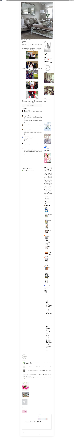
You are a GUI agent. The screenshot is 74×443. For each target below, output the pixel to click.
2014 (45, 291)
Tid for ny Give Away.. (28, 376)
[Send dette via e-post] (30, 105)
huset (44, 177)
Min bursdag (47, 344)
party (50, 192)
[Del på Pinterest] (33, 105)
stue (24, 39)
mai (46, 303)
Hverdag (48, 169)
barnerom (30, 39)
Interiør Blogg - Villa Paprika (47, 205)
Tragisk (50, 187)
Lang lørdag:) (47, 317)
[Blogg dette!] (31, 105)
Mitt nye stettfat (47, 338)
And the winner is (48, 335)
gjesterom (50, 181)
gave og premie (46, 181)
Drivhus (47, 347)
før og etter (49, 175)
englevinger (49, 183)
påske (44, 193)
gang (45, 173)
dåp (49, 189)
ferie (47, 178)
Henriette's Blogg (47, 274)
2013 (45, 292)
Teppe (50, 186)
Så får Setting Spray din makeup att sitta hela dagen (48, 198)
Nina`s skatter (46, 197)
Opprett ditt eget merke (46, 148)
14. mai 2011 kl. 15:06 (28, 136)
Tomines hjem (46, 208)
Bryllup (47, 168)
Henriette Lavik (45, 146)
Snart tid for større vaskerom (48, 312)
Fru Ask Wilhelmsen (47, 251)
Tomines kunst (47, 187)
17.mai (45, 182)
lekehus (48, 177)
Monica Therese (26, 142)
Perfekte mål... (47, 309)
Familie (50, 176)
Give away (47, 345)
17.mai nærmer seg (48, 328)
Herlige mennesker (48, 341)
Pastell (46, 327)
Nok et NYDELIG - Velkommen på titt (48, 340)
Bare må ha (50, 178)
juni (46, 302)
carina (24, 136)
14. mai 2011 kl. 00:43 (29, 129)
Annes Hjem (46, 240)
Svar (24, 113)
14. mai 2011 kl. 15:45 (30, 142)
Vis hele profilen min (46, 55)
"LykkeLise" (46, 219)
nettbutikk (46, 184)
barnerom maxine (47, 172)
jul (51, 168)
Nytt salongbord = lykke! (49, 276)
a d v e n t (49, 230)
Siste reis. (49, 267)
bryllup (26, 39)
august (46, 300)
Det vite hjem (25, 129)
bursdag (45, 178)
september (47, 299)
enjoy (50, 189)
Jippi (46, 308)
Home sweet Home (49, 236)
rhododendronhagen (48, 316)
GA (45, 186)
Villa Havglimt (46, 224)
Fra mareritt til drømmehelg (49, 209)
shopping (46, 180)
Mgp (48, 186)
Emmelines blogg (47, 257)
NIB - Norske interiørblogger (47, 263)
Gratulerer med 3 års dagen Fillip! (50, 242)
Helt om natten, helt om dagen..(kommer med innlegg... (48, 326)
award (46, 183)
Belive (46, 329)
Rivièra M (46, 245)
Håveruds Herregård (49, 220)
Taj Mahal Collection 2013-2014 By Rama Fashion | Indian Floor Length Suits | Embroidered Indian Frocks (48, 253)
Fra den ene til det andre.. (49, 319)
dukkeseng (47, 189)
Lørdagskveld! (49, 225)
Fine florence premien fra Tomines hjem (49, 343)
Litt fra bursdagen (48, 334)
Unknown (46, 54)
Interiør (50, 167)
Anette (24, 124)
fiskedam (50, 190)
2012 (45, 293)
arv (44, 183)
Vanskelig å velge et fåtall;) (49, 305)
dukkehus (51, 180)
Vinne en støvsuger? (49, 258)
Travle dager (47, 304)
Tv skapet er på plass (48, 306)
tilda (49, 193)
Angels (46, 307)
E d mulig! (47, 318)
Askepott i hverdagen (47, 285)
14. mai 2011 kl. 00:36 (28, 124)
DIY (50, 177)
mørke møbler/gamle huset (46, 192)
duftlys (45, 189)
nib (48, 184)
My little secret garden (48, 346)
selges (46, 193)
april (46, 348)
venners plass (46, 179)
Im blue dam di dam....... (48, 330)
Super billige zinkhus (48, 331)
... (45, 235)
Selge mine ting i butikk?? (49, 313)
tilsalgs (51, 193)
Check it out (47, 315)
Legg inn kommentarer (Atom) (28, 168)
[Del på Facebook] (32, 105)
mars (46, 349)
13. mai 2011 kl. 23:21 (27, 110)
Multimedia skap (47, 272)
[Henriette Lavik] (45, 147)
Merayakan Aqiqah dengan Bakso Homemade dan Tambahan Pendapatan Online (48, 202)
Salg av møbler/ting (49, 182)
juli (46, 301)
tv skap (48, 180)
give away (45, 174)
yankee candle (47, 337)
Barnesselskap (45, 176)
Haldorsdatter (46, 266)
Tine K (45, 187)
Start (22, 39)
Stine (24, 110)
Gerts (24, 115)
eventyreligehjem (45, 190)
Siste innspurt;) (47, 336)
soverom (49, 173)
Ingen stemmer (46, 206)
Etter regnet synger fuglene (48, 333)
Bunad (25, 106)
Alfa (46, 314)
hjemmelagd (50, 179)
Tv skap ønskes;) (48, 310)
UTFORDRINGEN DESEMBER (47, 264)
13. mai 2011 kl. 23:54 (27, 115)
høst (51, 183)
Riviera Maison (50, 171)
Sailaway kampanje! (49, 246)
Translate (50, 59)
